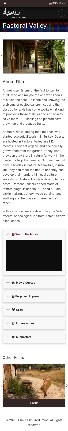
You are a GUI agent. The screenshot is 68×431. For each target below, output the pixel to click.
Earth (34, 403)
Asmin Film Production (32, 420)
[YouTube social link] (5, 3)
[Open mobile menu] (61, 13)
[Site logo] (14, 13)
